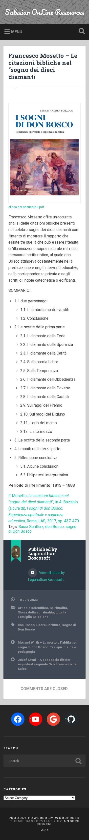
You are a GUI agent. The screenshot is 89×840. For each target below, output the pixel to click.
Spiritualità (58, 608)
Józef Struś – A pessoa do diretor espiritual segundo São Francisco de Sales (47, 664)
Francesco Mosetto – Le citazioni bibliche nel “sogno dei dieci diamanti (42, 66)
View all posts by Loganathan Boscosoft (46, 576)
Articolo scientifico (33, 608)
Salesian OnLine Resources (44, 12)
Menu (16, 31)
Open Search (81, 31)
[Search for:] (44, 761)
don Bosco (54, 526)
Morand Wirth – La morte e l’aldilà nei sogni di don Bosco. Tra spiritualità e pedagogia (47, 646)
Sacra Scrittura (31, 526)
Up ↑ (44, 830)
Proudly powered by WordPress (43, 818)
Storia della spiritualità (36, 612)
